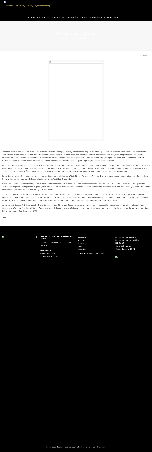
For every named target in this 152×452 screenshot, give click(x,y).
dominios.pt (101, 447)
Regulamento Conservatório (127, 240)
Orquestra (82, 240)
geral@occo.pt (45, 250)
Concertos (82, 237)
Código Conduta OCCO (125, 249)
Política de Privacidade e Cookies (91, 254)
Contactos (82, 249)
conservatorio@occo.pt (49, 256)
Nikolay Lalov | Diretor (81, 38)
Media (80, 246)
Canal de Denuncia (123, 246)
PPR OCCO (119, 243)
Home (64, 38)
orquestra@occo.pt (47, 253)
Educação (82, 243)
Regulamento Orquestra (125, 237)
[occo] (27, 5)
